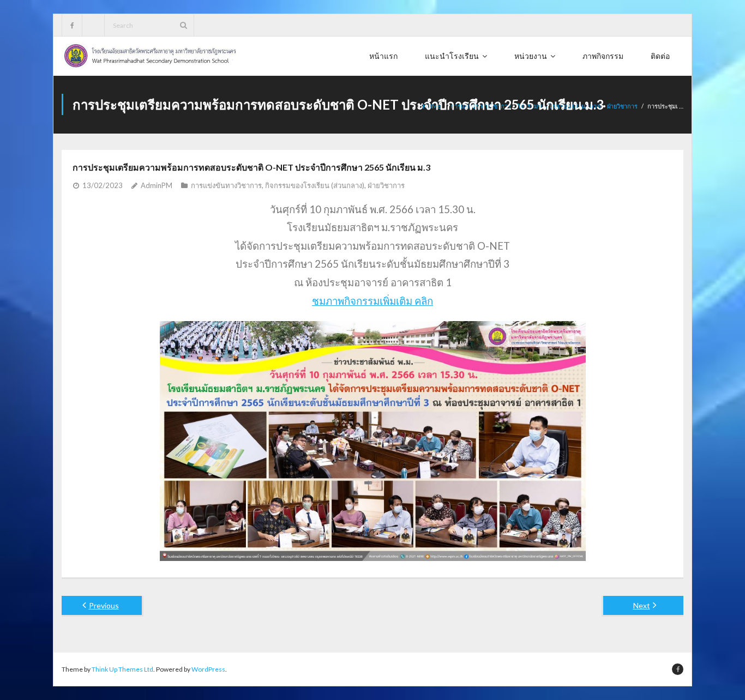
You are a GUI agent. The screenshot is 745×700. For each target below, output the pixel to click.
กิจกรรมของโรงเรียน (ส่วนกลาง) (314, 185)
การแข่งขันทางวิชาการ (226, 185)
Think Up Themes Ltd (122, 669)
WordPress (208, 669)
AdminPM (156, 185)
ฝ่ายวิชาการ (622, 106)
